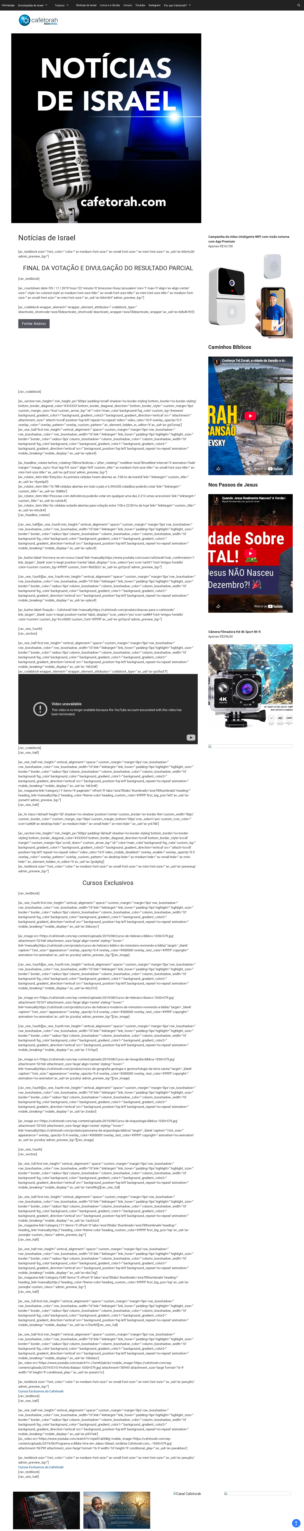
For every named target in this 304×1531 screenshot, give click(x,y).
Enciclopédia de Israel (30, 5)
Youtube (140, 5)
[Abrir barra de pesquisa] (299, 5)
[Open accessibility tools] (296, 1523)
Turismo (60, 5)
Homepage (8, 5)
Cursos (128, 5)
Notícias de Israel (86, 5)
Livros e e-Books (110, 5)
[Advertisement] (108, 360)
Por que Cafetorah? (175, 5)
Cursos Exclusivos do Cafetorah (41, 1391)
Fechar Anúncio (34, 323)
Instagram (154, 5)
